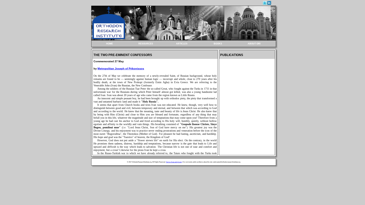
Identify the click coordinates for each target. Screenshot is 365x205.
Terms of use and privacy (174, 162)
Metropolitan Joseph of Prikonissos (121, 68)
